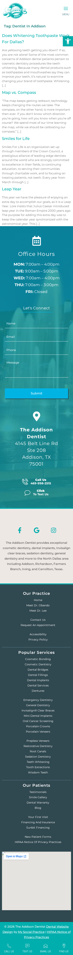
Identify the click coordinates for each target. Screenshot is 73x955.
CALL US (9, 951)
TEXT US (27, 951)
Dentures (38, 691)
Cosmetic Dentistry (38, 664)
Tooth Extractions (38, 767)
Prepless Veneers (37, 741)
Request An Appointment (38, 625)
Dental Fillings (38, 675)
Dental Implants (38, 680)
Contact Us (38, 620)
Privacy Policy (38, 639)
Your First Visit (38, 817)
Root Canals (38, 751)
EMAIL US (45, 951)
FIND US (64, 951)
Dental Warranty (38, 802)
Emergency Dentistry (38, 700)
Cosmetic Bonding (38, 659)
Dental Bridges (38, 669)
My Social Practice (31, 932)
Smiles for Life (16, 138)
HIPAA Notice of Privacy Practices (38, 842)
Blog (38, 808)
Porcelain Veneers (38, 731)
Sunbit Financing (38, 827)
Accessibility (38, 634)
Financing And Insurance (38, 822)
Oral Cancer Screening (38, 721)
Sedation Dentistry (38, 756)
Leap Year (11, 189)
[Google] (36, 530)
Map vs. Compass (19, 92)
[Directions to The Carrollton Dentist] (36, 416)
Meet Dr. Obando (38, 605)
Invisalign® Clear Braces (38, 710)
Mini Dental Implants (38, 716)
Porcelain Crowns (38, 726)
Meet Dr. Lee (38, 610)
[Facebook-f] (20, 530)
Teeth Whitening (38, 762)
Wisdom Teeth (38, 772)
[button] (65, 8)
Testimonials (38, 792)
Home (38, 600)
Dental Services (38, 685)
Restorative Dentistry (38, 746)
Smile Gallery (38, 797)
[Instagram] (53, 530)
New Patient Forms (38, 837)
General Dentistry (38, 705)
